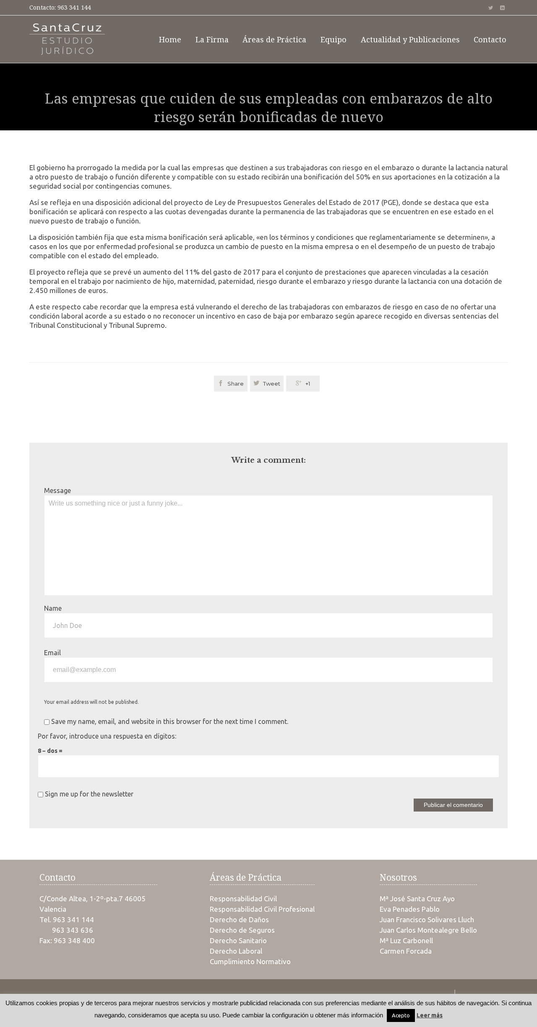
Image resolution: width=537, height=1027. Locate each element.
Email (52, 652)
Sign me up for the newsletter (88, 794)
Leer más (430, 1015)
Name (53, 608)
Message (57, 490)
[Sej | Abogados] (67, 39)
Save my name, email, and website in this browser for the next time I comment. (169, 721)
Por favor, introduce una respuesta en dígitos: (107, 736)
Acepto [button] (401, 1015)
